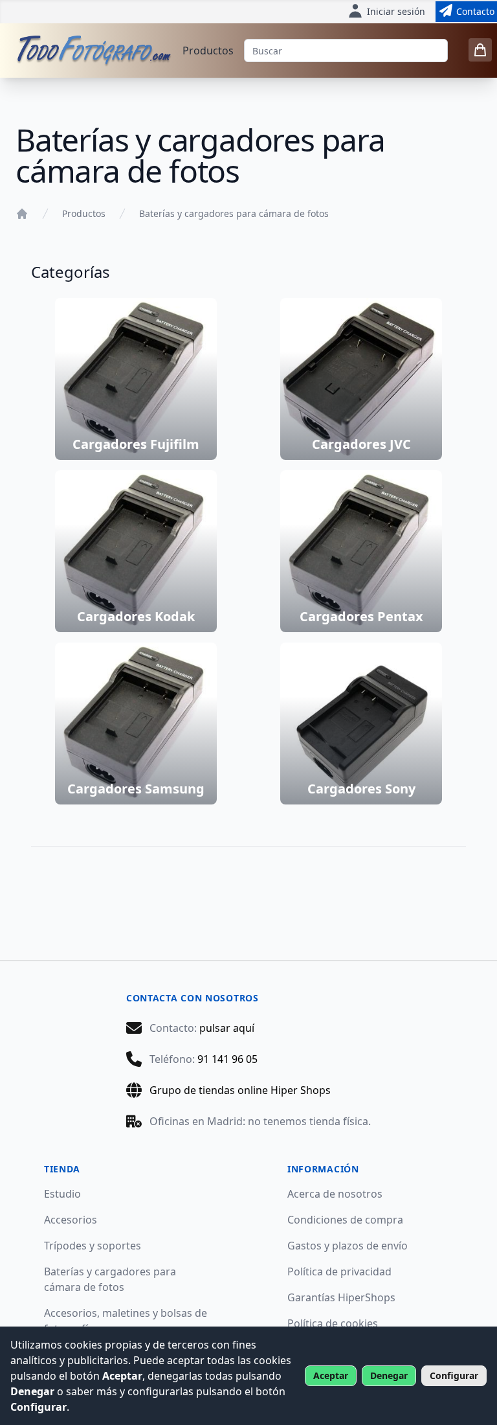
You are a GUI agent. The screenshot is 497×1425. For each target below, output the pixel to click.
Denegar (389, 1375)
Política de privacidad (339, 1271)
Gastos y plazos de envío (347, 1245)
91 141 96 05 (227, 1059)
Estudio (62, 1194)
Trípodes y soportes (92, 1245)
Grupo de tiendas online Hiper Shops (240, 1090)
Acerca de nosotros (334, 1194)
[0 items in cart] (480, 50)
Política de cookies (332, 1323)
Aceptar (330, 1375)
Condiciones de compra (345, 1220)
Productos (208, 50)
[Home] (22, 213)
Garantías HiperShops (341, 1297)
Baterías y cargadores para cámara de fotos (234, 213)
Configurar (454, 1375)
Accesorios (70, 1220)
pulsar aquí (226, 1028)
